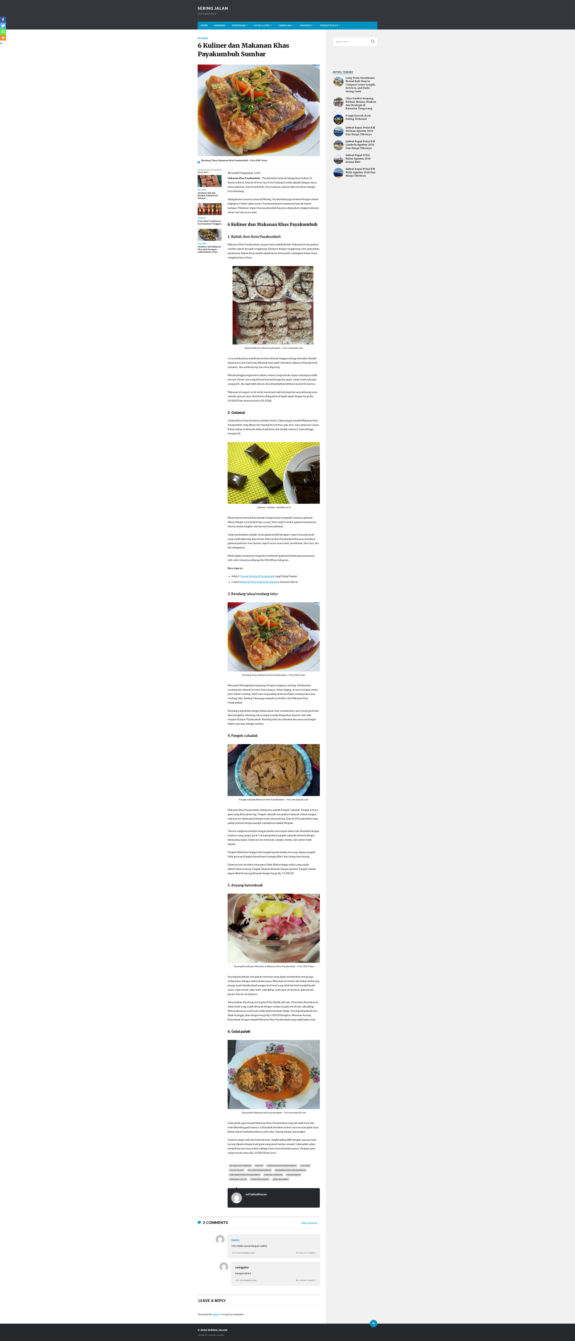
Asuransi (219, 25)
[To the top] (373, 1323)
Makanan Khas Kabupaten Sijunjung (260, 581)
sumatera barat (260, 1179)
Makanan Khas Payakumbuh (290, 1170)
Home (204, 25)
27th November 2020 (243, 1253)
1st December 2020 (246, 1280)
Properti (306, 25)
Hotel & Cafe (262, 25)
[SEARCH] (372, 41)
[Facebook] (3, 20)
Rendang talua (238, 1179)
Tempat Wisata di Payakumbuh (257, 576)
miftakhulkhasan (256, 1194)
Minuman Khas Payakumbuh (245, 1175)
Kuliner (203, 38)
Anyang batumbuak (240, 1166)
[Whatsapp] (3, 32)
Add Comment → (310, 1223)
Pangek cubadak (273, 1175)
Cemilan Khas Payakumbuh (281, 1166)
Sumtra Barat (281, 1179)
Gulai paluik (237, 1170)
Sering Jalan (213, 8)
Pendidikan (239, 25)
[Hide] (1, 43)
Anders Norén (216, 1335)
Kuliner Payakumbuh (259, 1170)
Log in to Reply (307, 1253)
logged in (217, 1314)
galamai (305, 1166)
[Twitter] (3, 26)
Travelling (285, 25)
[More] (3, 38)
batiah (259, 1166)
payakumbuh (294, 1175)
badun (235, 1240)
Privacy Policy (329, 25)
